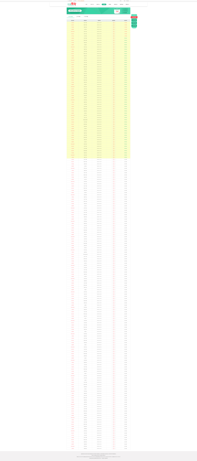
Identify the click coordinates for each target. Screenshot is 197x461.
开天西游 (72, 27)
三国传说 (72, 49)
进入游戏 (125, 159)
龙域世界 (72, 29)
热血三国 (72, 119)
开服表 (110, 4)
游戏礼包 (115, 4)
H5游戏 (104, 4)
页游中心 (98, 4)
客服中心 (127, 4)
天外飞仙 (72, 104)
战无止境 (72, 33)
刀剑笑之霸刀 (72, 31)
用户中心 (92, 4)
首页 (86, 4)
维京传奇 (72, 40)
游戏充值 (121, 4)
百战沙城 (72, 22)
